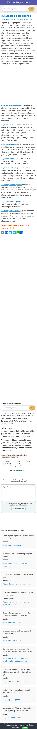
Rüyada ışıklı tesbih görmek (11, 202)
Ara (31, 9)
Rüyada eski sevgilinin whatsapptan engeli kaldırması (16, 603)
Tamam (25, 727)
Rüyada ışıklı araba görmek (11, 185)
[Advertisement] (18, 85)
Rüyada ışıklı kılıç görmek (10, 211)
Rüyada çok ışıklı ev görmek (11, 168)
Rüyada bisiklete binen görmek (14, 682)
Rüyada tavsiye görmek (12, 622)
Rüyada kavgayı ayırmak (12, 640)
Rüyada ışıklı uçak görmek (16, 15)
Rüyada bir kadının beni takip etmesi (17, 584)
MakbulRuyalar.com (18, 2)
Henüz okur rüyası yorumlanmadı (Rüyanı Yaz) (16, 19)
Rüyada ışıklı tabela (8, 144)
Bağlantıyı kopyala (18, 508)
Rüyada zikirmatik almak (12, 718)
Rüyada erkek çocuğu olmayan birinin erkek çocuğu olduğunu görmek (17, 660)
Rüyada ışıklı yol (7, 125)
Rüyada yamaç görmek (11, 700)
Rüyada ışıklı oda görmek (10, 159)
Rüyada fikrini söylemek (12, 545)
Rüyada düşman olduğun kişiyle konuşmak (15, 564)
